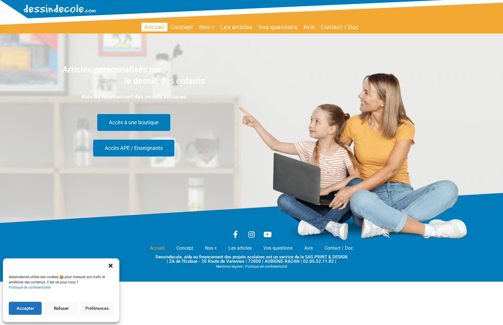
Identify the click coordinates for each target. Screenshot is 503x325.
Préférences (97, 308)
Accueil (157, 248)
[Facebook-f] (235, 234)
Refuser (61, 308)
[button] (111, 266)
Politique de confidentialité (30, 287)
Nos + (211, 248)
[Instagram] (251, 234)
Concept (184, 248)
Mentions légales (229, 266)
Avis (308, 248)
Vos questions (278, 248)
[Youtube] (267, 234)
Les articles (240, 248)
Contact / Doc (339, 248)
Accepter (25, 308)
